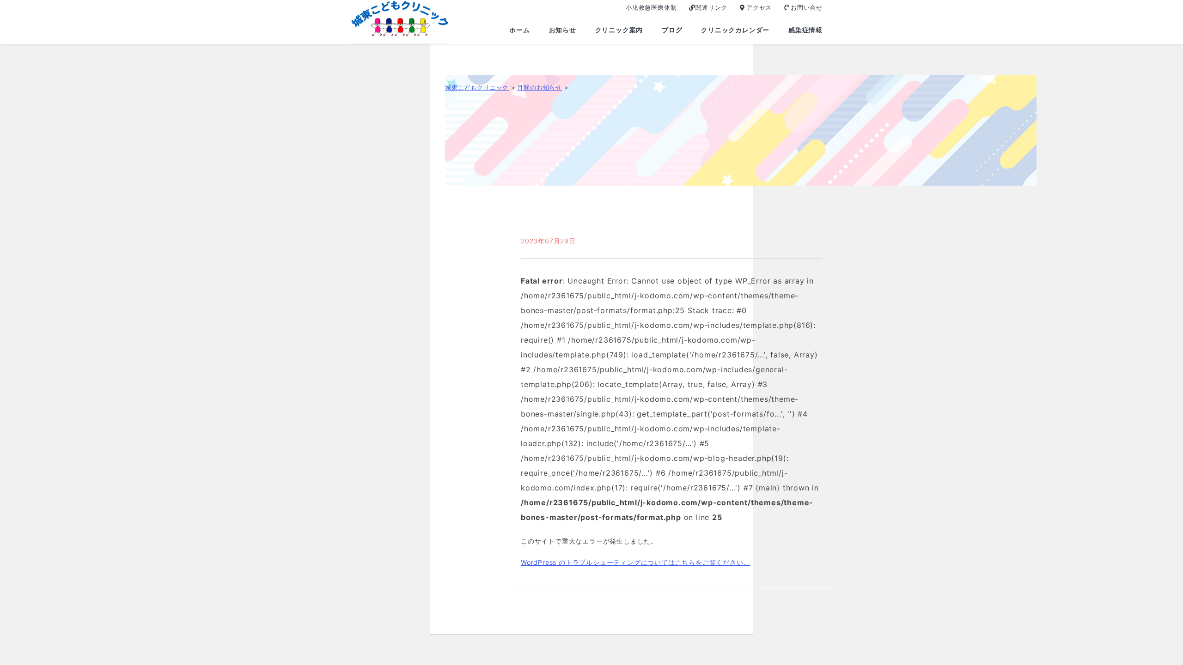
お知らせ (562, 30)
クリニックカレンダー (735, 30)
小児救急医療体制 (651, 7)
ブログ (672, 30)
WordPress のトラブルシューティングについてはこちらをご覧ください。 (635, 562)
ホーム (519, 30)
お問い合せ (807, 7)
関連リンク (711, 7)
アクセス (759, 7)
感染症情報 (805, 30)
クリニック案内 (619, 30)
